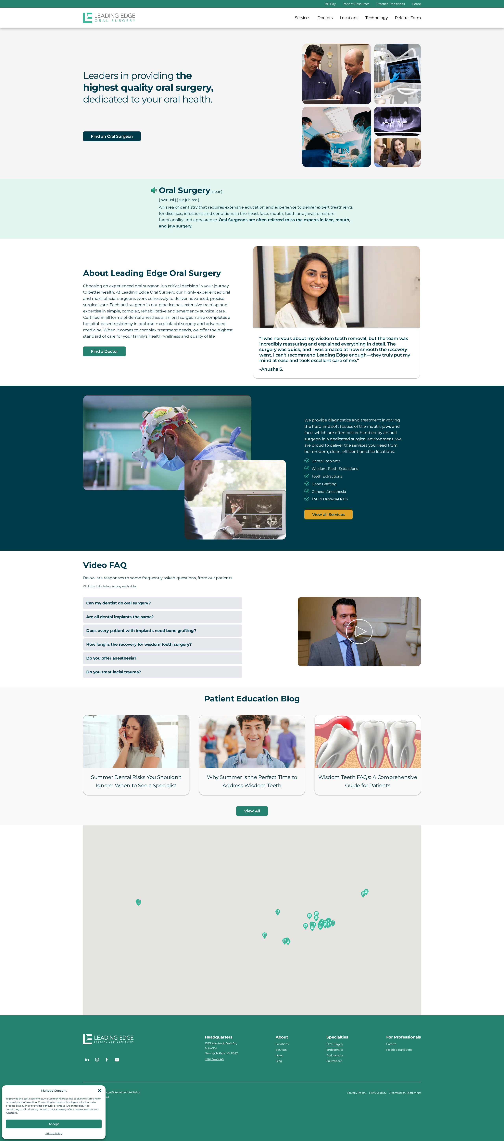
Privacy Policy (53, 1133)
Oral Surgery (334, 1044)
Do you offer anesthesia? (111, 658)
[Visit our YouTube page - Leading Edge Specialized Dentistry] (117, 1059)
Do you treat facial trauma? (113, 672)
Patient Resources (356, 4)
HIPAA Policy (377, 1093)
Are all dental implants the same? (120, 616)
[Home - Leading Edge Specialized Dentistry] (144, 1040)
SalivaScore (334, 1061)
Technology (376, 17)
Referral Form (408, 17)
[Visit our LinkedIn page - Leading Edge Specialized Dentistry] (87, 1059)
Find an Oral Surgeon (112, 136)
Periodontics (334, 1055)
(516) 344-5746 (214, 1059)
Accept (54, 1124)
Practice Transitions (390, 4)
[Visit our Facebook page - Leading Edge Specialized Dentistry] (107, 1059)
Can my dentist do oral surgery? (118, 603)
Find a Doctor (104, 351)
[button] (100, 1091)
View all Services (328, 514)
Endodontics (334, 1049)
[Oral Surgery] (109, 18)
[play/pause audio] (154, 190)
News (279, 1055)
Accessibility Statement (405, 1093)
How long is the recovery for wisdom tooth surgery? (139, 644)
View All (252, 811)
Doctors (325, 17)
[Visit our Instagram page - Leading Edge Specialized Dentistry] (97, 1059)
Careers (391, 1044)
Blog (279, 1061)
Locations (349, 17)
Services (302, 17)
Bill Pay (330, 4)
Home (416, 4)
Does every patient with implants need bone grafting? (141, 630)
